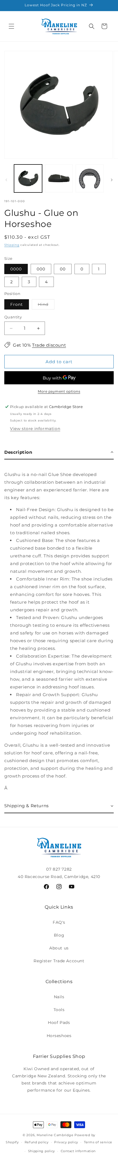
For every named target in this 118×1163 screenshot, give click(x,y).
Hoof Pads (59, 1022)
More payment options (59, 391)
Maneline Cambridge (55, 1135)
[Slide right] (111, 180)
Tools (59, 1009)
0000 (16, 269)
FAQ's (59, 922)
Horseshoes (59, 1035)
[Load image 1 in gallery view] (28, 178)
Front (16, 304)
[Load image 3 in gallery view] (90, 178)
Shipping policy (41, 1151)
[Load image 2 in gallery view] (59, 178)
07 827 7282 (59, 869)
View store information (35, 428)
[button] (11, 26)
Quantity (13, 317)
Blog (59, 935)
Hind (46, 306)
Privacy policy (66, 1142)
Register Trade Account (59, 960)
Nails (59, 996)
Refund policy (37, 1142)
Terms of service (98, 1142)
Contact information (78, 1151)
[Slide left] (6, 180)
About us (59, 948)
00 (63, 269)
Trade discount (49, 345)
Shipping (11, 245)
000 (41, 269)
